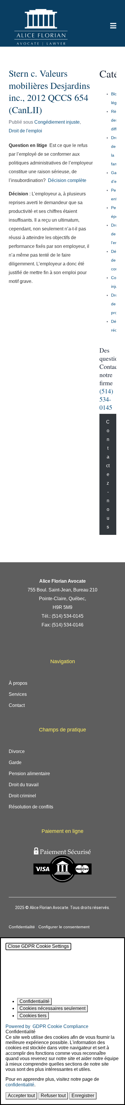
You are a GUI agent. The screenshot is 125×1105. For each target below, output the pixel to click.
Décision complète (67, 180)
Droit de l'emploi (25, 130)
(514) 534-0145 (106, 399)
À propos (18, 683)
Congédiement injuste (57, 122)
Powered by (47, 1026)
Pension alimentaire (29, 773)
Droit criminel (22, 795)
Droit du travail (24, 784)
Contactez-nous (108, 474)
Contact (17, 705)
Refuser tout (53, 1095)
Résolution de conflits (31, 806)
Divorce (17, 751)
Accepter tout (21, 1095)
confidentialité (20, 1084)
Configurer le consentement (64, 926)
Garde (15, 762)
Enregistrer (83, 1095)
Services (18, 694)
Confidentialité (22, 926)
